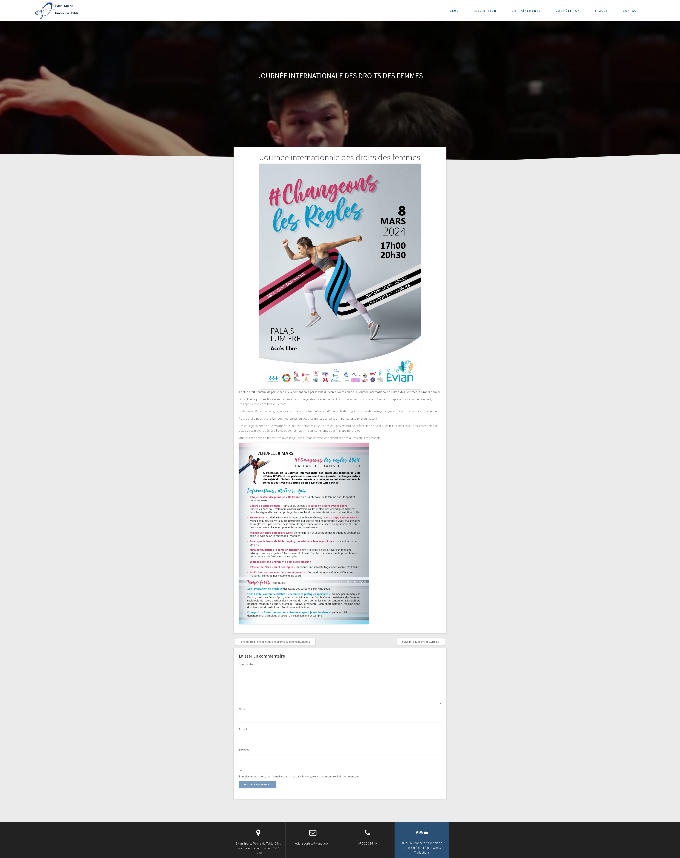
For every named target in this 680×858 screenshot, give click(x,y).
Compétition (568, 10)
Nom (243, 709)
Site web (244, 749)
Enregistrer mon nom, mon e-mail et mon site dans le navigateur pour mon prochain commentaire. (299, 776)
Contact (631, 10)
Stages (601, 10)
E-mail (244, 729)
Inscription (485, 10)
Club (454, 10)
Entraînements (526, 10)
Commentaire (248, 664)
